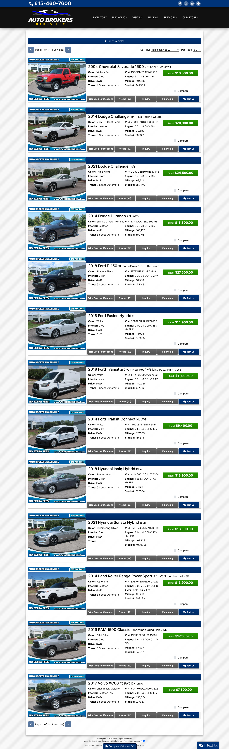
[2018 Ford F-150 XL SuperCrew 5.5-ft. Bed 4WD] (57, 278)
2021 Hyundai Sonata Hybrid (117, 522)
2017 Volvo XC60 (115, 683)
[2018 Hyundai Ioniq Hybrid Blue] (57, 481)
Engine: (129, 76)
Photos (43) (125, 148)
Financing (167, 99)
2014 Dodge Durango (113, 216)
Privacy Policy (126, 738)
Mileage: (130, 80)
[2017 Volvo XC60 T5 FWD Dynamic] (57, 695)
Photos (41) (125, 401)
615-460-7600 (52, 3)
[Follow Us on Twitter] (186, 3)
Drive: (91, 80)
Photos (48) (125, 558)
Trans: (92, 85)
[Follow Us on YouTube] (192, 3)
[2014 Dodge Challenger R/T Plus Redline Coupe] (57, 128)
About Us (106, 738)
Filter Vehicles (115, 41)
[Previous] (31, 50)
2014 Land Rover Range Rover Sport (138, 576)
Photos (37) (125, 99)
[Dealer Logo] (50, 17)
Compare (183, 90)
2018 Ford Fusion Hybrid (111, 315)
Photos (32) (125, 451)
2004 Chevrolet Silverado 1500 (129, 66)
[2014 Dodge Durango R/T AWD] (57, 228)
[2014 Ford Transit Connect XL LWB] (57, 431)
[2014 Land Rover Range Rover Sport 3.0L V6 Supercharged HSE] (57, 588)
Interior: (93, 76)
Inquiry (146, 99)
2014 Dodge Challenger (125, 116)
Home (99, 738)
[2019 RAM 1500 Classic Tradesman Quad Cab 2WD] (57, 642)
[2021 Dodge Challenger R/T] (57, 178)
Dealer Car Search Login (93, 741)
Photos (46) (125, 715)
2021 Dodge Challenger (112, 166)
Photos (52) (125, 248)
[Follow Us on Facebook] (180, 3)
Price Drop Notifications (100, 99)
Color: (92, 72)
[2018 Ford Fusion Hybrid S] (57, 328)
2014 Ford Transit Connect (117, 419)
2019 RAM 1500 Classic (127, 629)
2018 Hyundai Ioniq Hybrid (115, 469)
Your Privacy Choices (132, 741)
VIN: (127, 72)
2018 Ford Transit (134, 369)
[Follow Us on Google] (198, 3)
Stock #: (130, 85)
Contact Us (115, 738)
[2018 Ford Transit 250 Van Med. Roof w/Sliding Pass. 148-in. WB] (57, 381)
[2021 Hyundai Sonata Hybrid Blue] (57, 534)
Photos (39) (125, 504)
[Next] (68, 50)
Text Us (190, 99)
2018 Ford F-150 (124, 266)
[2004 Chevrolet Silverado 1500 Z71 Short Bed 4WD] (57, 79)
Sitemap (119, 741)
